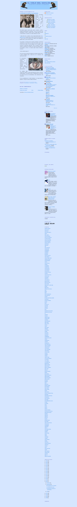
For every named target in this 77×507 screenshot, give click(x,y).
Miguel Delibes (47, 376)
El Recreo (46, 60)
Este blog (46, 305)
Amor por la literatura (48, 237)
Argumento (46, 245)
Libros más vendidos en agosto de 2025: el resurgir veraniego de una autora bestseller (51, 85)
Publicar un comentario (23, 88)
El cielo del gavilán (39, 3)
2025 (47, 462)
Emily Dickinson (47, 295)
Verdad (46, 449)
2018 (47, 472)
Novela (46, 390)
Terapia (46, 440)
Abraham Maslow (47, 228)
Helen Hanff (47, 322)
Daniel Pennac (47, 281)
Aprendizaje (47, 243)
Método (46, 372)
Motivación (46, 384)
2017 (47, 474)
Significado (46, 426)
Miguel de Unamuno (48, 375)
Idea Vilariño (47, 327)
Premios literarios (47, 409)
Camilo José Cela (47, 255)
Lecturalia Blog (48, 83)
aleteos (46, 233)
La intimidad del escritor (50, 487)
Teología (46, 438)
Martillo (49, 180)
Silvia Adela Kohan (48, 429)
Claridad (46, 264)
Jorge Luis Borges (48, 345)
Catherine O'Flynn (48, 259)
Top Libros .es (48, 103)
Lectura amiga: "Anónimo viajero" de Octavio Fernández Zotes (52, 197)
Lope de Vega (47, 357)
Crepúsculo (46, 278)
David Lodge (47, 283)
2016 (47, 475)
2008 (47, 497)
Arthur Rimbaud (47, 247)
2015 (47, 477)
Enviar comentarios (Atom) (29, 92)
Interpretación (47, 340)
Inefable (46, 331)
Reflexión (46, 416)
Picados (46, 53)
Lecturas (46, 353)
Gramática (46, 319)
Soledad (46, 431)
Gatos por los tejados (49, 95)
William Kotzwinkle (48, 456)
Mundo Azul (47, 33)
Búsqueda (46, 254)
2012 (47, 481)
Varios (46, 55)
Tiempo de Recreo (48, 443)
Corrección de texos (48, 274)
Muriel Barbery (47, 386)
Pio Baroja (46, 403)
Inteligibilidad (47, 336)
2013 (47, 480)
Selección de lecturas (48, 422)
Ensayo (46, 301)
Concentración (47, 269)
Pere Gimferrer (47, 398)
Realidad (46, 413)
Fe (45, 313)
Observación (47, 391)
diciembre (48, 482)
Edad (45, 292)
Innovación (46, 332)
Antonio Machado (47, 241)
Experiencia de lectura (48, 312)
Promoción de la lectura (48, 411)
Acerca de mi (47, 229)
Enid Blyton (46, 299)
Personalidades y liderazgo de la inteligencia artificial (53, 114)
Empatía (46, 296)
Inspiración (46, 335)
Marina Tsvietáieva (48, 367)
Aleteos (46, 48)
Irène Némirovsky (47, 344)
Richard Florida (47, 420)
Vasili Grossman (47, 448)
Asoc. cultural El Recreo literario (50, 61)
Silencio (46, 427)
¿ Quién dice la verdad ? (52, 171)
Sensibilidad (47, 425)
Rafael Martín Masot (48, 412)
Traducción (46, 444)
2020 (47, 469)
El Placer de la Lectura (50, 67)
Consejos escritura (48, 272)
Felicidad (46, 314)
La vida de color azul (48, 36)
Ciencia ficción (47, 263)
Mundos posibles (47, 385)
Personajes (46, 399)
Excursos (46, 308)
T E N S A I (47, 89)
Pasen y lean (48, 77)
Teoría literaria (47, 439)
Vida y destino (47, 451)
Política (46, 408)
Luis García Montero (48, 358)
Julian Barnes (47, 350)
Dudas (46, 291)
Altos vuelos (47, 51)
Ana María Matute (48, 238)
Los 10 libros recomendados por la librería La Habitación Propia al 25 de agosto (51, 69)
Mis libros (46, 380)
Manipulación (47, 363)
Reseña (46, 418)
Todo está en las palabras (50, 72)
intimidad (46, 341)
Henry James (47, 323)
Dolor (45, 290)
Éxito (45, 309)
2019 (47, 471)
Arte (45, 246)
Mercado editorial (47, 371)
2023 (47, 465)
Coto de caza (47, 43)
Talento (46, 435)
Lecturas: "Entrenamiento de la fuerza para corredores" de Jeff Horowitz (53, 127)
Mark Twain (46, 368)
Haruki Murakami (47, 321)
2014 (47, 478)
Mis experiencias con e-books (51, 485)
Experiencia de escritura (49, 310)
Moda (46, 382)
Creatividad (46, 277)
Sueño (46, 434)
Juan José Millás (47, 349)
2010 (47, 494)
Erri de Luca (47, 304)
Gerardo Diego (47, 318)
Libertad (46, 355)
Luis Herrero (47, 359)
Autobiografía (47, 250)
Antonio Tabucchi (47, 242)
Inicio (32, 90)
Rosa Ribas (46, 421)
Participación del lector (48, 395)
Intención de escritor (48, 337)
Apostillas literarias (49, 81)
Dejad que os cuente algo (49, 285)
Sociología (46, 430)
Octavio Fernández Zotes (49, 393)
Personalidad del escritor (49, 400)
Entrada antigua (40, 90)
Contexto (46, 273)
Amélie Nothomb (47, 236)
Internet (46, 339)
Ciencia (46, 261)
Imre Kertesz (47, 330)
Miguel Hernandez (48, 377)
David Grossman (47, 282)
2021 (47, 468)
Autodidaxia (47, 251)
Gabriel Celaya (47, 317)
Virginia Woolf (47, 452)
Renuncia (46, 417)
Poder (46, 404)
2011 (47, 493)
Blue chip (47, 112)
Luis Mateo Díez (47, 362)
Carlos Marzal (47, 256)
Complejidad (47, 265)
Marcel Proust (47, 366)
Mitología (46, 381)
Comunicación (47, 268)
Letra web (47, 92)
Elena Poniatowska (48, 294)
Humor (46, 326)
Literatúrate (48, 99)
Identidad (46, 328)
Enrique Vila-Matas (48, 300)
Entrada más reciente (23, 90)
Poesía (46, 407)
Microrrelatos (47, 373)
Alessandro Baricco (48, 232)
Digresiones (47, 287)
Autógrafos (46, 252)
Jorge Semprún (47, 346)
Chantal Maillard (47, 260)
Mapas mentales (47, 364)
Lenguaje (46, 354)
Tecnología (46, 436)
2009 (47, 496)
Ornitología (47, 49)
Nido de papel (47, 45)
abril (47, 491)
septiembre (49, 484)
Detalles (46, 286)
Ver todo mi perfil (48, 14)
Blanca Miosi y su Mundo (50, 88)
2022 (47, 466)
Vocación (46, 453)
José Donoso (47, 348)
